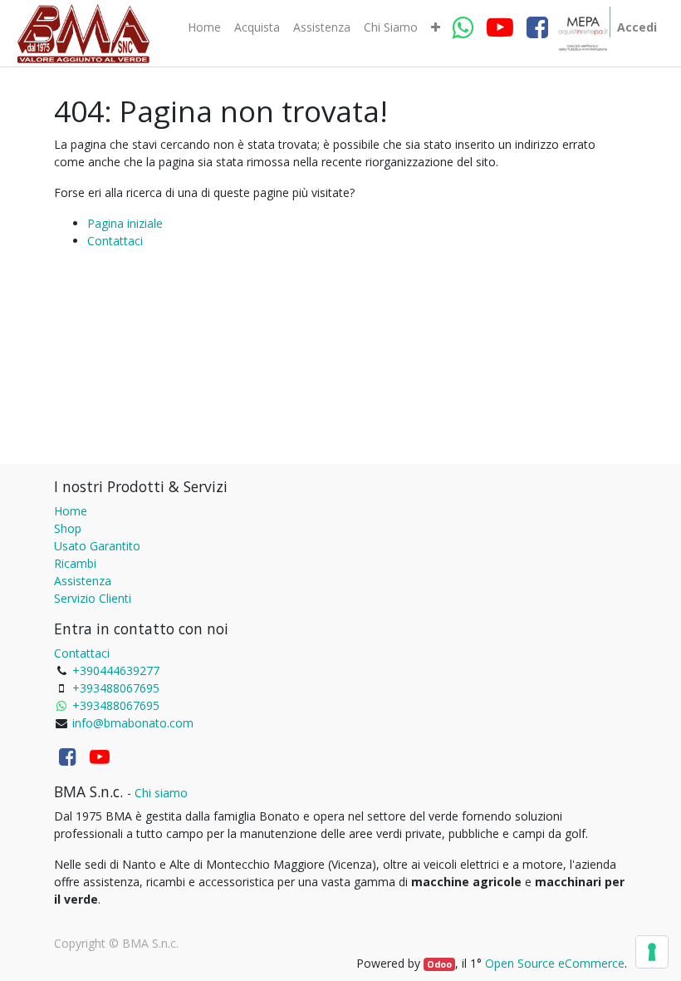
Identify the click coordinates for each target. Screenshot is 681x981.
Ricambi (75, 563)
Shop (67, 528)
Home (70, 511)
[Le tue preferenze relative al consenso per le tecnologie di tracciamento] (652, 952)
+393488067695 (115, 688)
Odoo (439, 964)
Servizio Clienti (92, 598)
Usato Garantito (97, 546)
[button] (435, 27)
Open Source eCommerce (555, 963)
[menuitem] (204, 27)
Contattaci (115, 241)
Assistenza (82, 581)
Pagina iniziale (125, 223)
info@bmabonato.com (133, 723)
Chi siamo (161, 793)
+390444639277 (115, 670)
